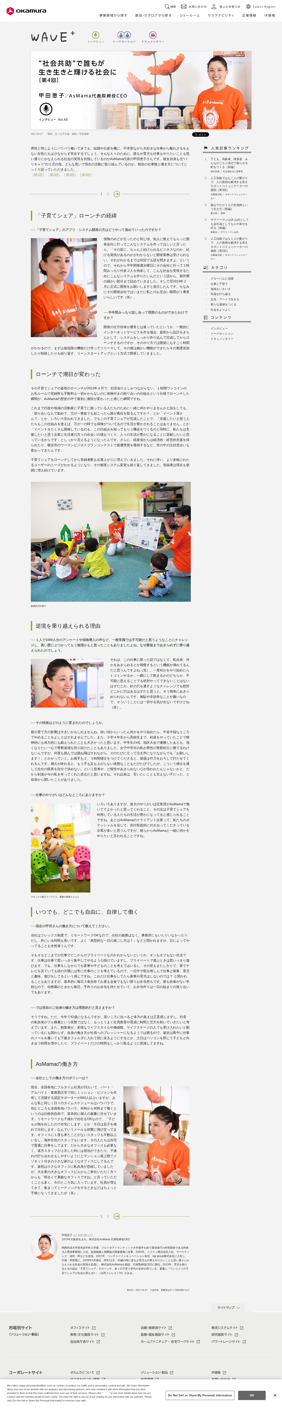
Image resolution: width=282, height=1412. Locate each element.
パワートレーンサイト (226, 1341)
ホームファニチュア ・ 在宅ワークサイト (168, 1341)
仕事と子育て (219, 284)
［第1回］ (38, 175)
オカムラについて (82, 1372)
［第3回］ (70, 175)
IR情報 (216, 1372)
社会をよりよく (221, 309)
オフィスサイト (80, 1327)
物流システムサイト (225, 1327)
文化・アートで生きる (225, 299)
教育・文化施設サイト (84, 1334)
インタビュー (96, 37)
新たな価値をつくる (223, 304)
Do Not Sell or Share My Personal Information (200, 1395)
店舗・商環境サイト (154, 1327)
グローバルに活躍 (222, 278)
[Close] (275, 1395)
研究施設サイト (222, 1334)
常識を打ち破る (221, 294)
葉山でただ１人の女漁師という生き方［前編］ (229, 208)
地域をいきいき (221, 289)
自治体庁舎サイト (82, 1341)
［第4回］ (85, 175)
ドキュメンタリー (153, 37)
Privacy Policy (16, 1404)
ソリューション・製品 (154, 1372)
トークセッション (124, 37)
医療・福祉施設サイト (155, 1334)
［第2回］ (54, 175)
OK (252, 1395)
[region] (141, 1395)
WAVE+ (53, 36)
